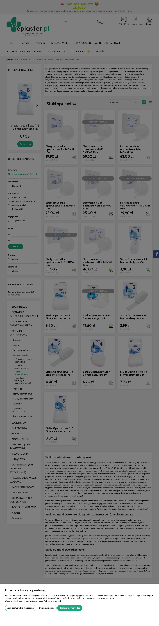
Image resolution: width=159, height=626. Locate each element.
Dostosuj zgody (46, 608)
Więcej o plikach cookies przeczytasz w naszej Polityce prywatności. (33, 601)
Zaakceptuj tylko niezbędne (20, 608)
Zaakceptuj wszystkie (70, 608)
